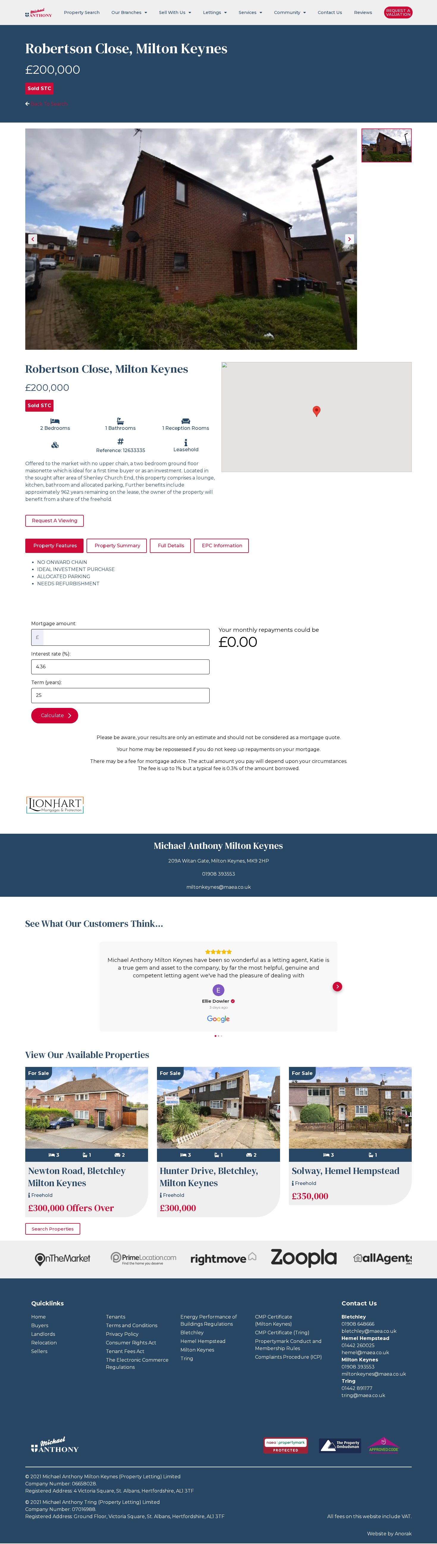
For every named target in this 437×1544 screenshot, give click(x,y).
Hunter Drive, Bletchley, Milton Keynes (209, 1176)
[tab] (54, 546)
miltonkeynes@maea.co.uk (218, 887)
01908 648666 (358, 1324)
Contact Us (330, 12)
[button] (99, 986)
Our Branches (126, 12)
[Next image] (349, 239)
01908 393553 (218, 874)
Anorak (403, 1534)
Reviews (363, 12)
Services (248, 12)
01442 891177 (357, 1388)
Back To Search (48, 104)
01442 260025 (358, 1345)
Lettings (212, 12)
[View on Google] (218, 990)
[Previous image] (32, 239)
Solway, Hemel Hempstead (346, 1170)
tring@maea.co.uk (363, 1395)
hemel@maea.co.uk (365, 1352)
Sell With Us (172, 12)
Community (287, 12)
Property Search (82, 12)
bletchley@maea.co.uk (369, 1331)
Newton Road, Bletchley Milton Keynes (77, 1176)
